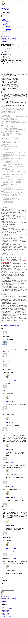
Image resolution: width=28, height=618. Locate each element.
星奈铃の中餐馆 (7, 616)
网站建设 (8, 26)
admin (7, 380)
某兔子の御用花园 (7, 609)
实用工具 (8, 23)
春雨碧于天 (6, 614)
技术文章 (5, 24)
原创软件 (8, 21)
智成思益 (5, 9)
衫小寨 (6, 41)
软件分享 (5, 20)
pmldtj (3, 325)
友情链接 (3, 41)
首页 (4, 19)
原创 (8, 325)
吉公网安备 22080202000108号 (9, 38)
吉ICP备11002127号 (5, 36)
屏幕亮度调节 (13, 325)
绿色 (18, 325)
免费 (6, 325)
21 (5, 51)
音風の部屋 (6, 610)
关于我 (5, 31)
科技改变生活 (6, 611)
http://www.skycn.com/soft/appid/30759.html (16, 62)
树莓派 (7, 27)
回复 (10, 336)
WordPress (8, 29)
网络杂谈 (8, 30)
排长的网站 (6, 613)
